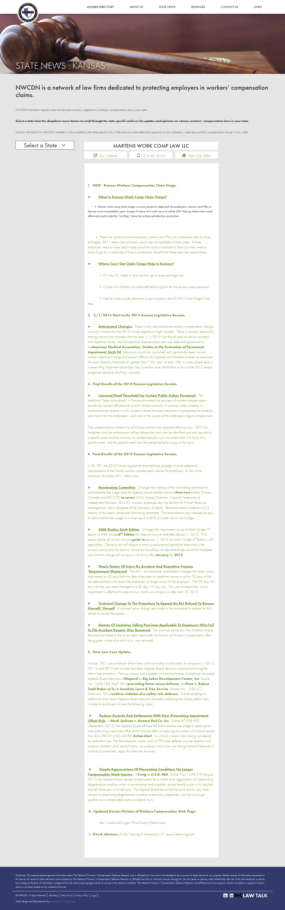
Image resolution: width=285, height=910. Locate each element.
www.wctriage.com (171, 275)
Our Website (108, 155)
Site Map (53, 895)
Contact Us (229, 7)
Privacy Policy (81, 895)
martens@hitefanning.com (151, 286)
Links (258, 7)
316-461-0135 (154, 155)
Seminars (198, 7)
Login (93, 895)
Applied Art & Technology (63, 901)
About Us (136, 7)
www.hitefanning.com (180, 834)
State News (167, 7)
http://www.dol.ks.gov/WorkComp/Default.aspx (132, 822)
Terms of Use (67, 895)
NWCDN (28, 12)
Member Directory (100, 7)
